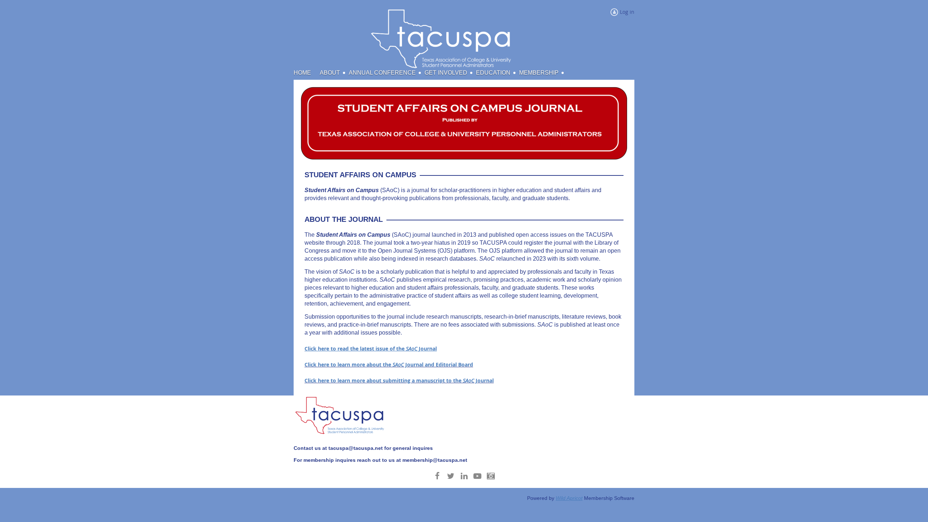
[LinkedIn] (464, 476)
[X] (451, 476)
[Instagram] (491, 476)
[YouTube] (477, 476)
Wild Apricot (569, 498)
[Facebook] (437, 476)
